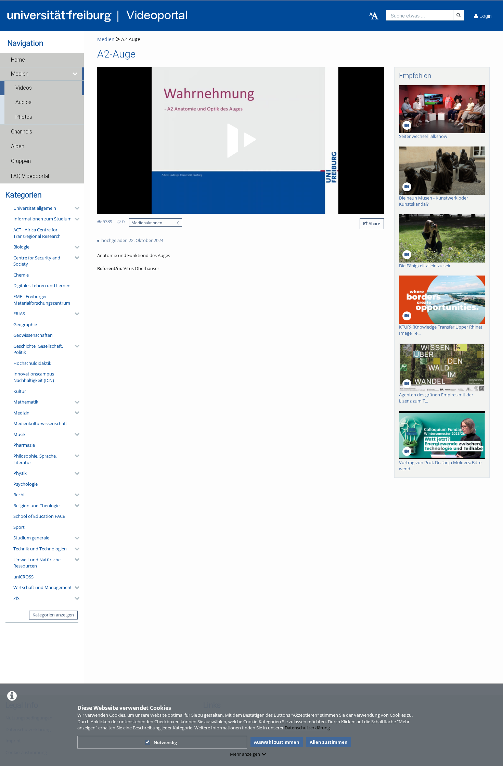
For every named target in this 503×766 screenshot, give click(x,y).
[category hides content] (75, 208)
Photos (23, 117)
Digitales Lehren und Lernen (41, 285)
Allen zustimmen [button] (329, 742)
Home (18, 60)
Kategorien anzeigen (53, 615)
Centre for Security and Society (36, 261)
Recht (19, 494)
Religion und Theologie (36, 505)
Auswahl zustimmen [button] (276, 742)
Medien (19, 74)
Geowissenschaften (33, 335)
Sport (19, 527)
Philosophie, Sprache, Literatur (35, 459)
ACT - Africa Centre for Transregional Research (37, 233)
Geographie (25, 324)
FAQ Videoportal (30, 176)
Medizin (21, 413)
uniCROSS (23, 577)
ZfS (16, 598)
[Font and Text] (373, 16)
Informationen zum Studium (42, 219)
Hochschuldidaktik (32, 363)
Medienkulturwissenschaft (40, 423)
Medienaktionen (146, 222)
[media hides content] (75, 73)
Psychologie (25, 484)
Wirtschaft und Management (42, 587)
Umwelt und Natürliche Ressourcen (37, 563)
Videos (23, 88)
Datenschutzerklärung (307, 728)
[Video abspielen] (240, 141)
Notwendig (165, 742)
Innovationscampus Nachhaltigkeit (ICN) (33, 377)
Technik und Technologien (40, 549)
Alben (17, 146)
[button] (42, 60)
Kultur (19, 391)
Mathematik (25, 402)
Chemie (21, 275)
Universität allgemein (34, 208)
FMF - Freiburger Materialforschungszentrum (41, 299)
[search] (419, 15)
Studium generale (31, 538)
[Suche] (459, 15)
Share (373, 223)
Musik (19, 434)
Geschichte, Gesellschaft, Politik (38, 349)
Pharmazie (24, 445)
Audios (23, 102)
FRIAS (19, 313)
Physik (20, 473)
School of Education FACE (39, 516)
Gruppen (21, 161)
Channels (21, 132)
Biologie (21, 247)
